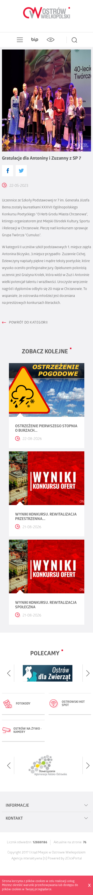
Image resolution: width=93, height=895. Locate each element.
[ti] (45, 859)
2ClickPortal (73, 859)
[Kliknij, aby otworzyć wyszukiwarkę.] (74, 39)
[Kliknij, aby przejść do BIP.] (35, 39)
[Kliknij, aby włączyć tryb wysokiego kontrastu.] (51, 39)
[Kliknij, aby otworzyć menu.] (19, 39)
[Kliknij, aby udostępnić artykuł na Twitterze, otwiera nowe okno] (21, 170)
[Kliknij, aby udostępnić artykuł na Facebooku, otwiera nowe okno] (7, 170)
